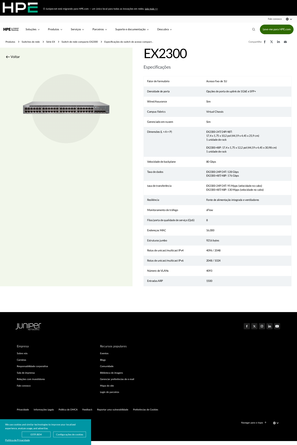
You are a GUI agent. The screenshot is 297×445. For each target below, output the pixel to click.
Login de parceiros (109, 392)
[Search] (254, 29)
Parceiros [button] (98, 29)
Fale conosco (24, 386)
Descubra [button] (163, 29)
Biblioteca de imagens (111, 373)
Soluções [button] (31, 29)
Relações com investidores (31, 379)
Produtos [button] (53, 29)
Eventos (104, 353)
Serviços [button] (76, 29)
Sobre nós (22, 353)
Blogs (103, 360)
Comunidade (106, 366)
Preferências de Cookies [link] (145, 410)
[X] (254, 326)
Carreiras (21, 360)
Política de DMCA (68, 410)
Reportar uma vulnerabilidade (112, 410)
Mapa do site (107, 386)
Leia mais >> (151, 9)
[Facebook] (247, 326)
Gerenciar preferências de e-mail (117, 379)
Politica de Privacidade (17, 440)
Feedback (87, 410)
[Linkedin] (269, 326)
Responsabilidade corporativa (32, 366)
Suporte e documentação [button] (130, 29)
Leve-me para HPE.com (277, 29)
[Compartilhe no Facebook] (265, 43)
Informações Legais (44, 410)
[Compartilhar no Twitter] (271, 43)
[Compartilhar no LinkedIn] (278, 43)
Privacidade (23, 410)
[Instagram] (262, 326)
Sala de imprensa (26, 373)
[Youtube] (277, 326)
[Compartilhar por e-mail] (285, 43)
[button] (275, 19)
